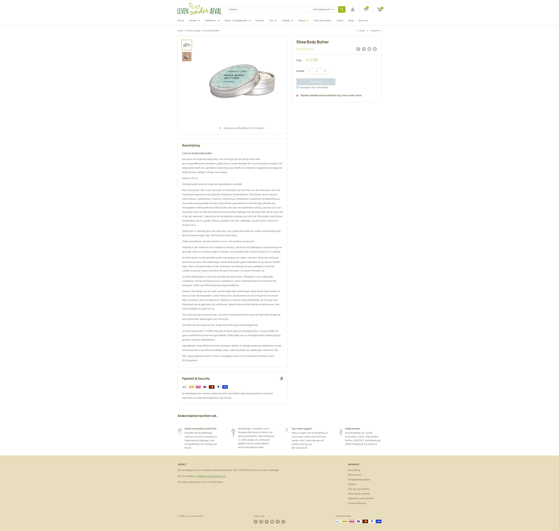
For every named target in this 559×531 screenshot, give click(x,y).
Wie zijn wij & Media (358, 488)
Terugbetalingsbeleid (359, 479)
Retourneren (354, 474)
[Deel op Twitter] (369, 49)
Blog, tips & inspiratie (359, 493)
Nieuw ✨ (303, 20)
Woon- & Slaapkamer (235, 20)
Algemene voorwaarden (361, 498)
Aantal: (300, 70)
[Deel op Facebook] (358, 49)
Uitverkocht (315, 81)
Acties (340, 20)
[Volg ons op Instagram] (261, 522)
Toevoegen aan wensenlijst (313, 87)
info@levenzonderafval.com (211, 476)
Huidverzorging (193, 30)
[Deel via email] (375, 49)
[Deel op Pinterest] (364, 49)
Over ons (363, 20)
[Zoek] (341, 9)
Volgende (374, 30)
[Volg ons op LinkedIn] (283, 522)
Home (181, 20)
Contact (352, 484)
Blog (350, 20)
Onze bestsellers (322, 20)
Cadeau (286, 20)
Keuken (193, 20)
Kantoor (260, 20)
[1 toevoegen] (309, 71)
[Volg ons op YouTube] (272, 522)
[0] (379, 9)
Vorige (362, 30)
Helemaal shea (304, 49)
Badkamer (210, 20)
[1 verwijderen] (325, 71)
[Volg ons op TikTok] (278, 522)
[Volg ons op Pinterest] (267, 522)
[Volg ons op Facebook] (256, 522)
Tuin (271, 20)
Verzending (354, 470)
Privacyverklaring (357, 503)
